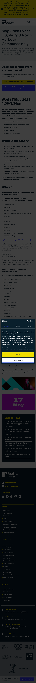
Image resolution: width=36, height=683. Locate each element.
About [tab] (29, 326)
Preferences (17, 360)
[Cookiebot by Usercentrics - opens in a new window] (26, 321)
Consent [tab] (6, 326)
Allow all (18, 354)
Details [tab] (18, 326)
